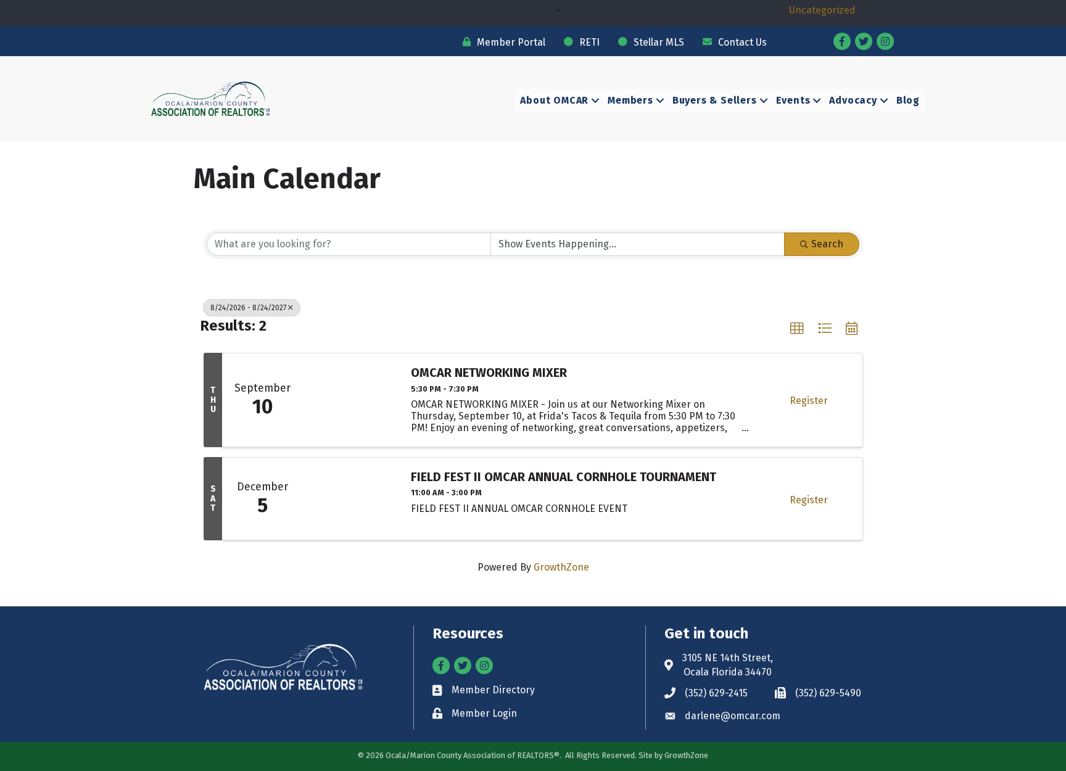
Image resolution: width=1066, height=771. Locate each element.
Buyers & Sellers (714, 100)
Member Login (484, 713)
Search (827, 244)
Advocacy (853, 100)
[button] (797, 328)
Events (793, 100)
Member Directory (493, 690)
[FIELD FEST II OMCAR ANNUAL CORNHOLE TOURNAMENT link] (350, 499)
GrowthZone (561, 567)
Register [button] (809, 400)
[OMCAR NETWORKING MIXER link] (350, 399)
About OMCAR (554, 100)
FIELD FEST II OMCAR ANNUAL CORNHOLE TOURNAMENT (563, 477)
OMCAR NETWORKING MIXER (489, 372)
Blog (908, 100)
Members (630, 100)
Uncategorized (822, 10)
